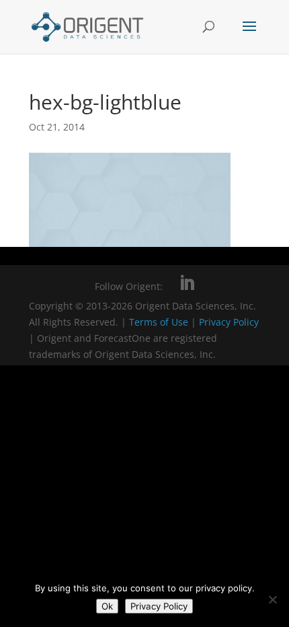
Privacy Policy (229, 322)
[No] (272, 599)
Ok (107, 606)
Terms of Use (158, 322)
